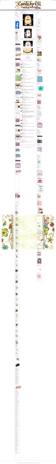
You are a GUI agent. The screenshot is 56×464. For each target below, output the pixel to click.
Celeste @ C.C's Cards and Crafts (17, 376)
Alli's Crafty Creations (17, 329)
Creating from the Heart (17, 314)
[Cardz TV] (39, 263)
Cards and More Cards (17, 249)
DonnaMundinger (24, 122)
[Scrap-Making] (40, 242)
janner (23, 119)
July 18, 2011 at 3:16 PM (24, 76)
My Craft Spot (32, 60)
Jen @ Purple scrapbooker (16, 373)
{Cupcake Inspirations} (17, 242)
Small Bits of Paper (23, 80)
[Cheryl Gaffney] (17, 28)
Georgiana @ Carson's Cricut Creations (16, 370)
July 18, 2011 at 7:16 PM (24, 100)
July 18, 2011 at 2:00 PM (24, 70)
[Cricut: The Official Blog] (39, 157)
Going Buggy (17, 269)
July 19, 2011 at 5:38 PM (24, 124)
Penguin (28, 56)
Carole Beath (24, 125)
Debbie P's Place (17, 236)
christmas (30, 60)
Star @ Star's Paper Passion (16, 383)
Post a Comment (22, 143)
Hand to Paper (17, 323)
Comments (39, 32)
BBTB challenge (23, 60)
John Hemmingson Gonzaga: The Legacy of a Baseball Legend (17, 276)
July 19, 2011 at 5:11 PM (24, 121)
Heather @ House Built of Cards (17, 379)
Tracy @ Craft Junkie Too (16, 382)
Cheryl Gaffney (17, 34)
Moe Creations (16, 223)
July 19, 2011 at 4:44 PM (24, 118)
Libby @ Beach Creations (16, 378)
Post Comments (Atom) (29, 147)
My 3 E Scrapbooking (25, 110)
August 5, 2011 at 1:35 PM (24, 142)
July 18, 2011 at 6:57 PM (24, 95)
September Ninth (17, 285)
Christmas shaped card (30, 57)
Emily (23, 101)
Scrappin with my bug (17, 280)
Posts (38, 31)
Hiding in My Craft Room (17, 260)
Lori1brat (23, 129)
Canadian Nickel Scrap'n (17, 303)
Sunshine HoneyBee (25, 96)
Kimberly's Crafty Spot (17, 349)
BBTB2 (27, 56)
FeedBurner (39, 23)
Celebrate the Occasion (26, 57)
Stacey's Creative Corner (16, 211)
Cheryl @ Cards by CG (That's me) (16, 372)
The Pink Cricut (16, 319)
